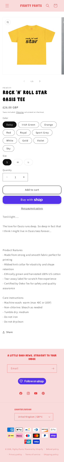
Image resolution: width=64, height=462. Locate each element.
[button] (7, 6)
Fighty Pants (18, 449)
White (9, 140)
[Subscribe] (53, 368)
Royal (23, 132)
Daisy (9, 124)
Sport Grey (42, 132)
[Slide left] (24, 81)
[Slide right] (40, 81)
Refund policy (52, 449)
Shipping (20, 112)
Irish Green (28, 124)
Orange (48, 124)
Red (8, 132)
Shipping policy (51, 454)
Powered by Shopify (34, 449)
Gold (25, 140)
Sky (8, 148)
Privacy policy (15, 454)
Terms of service (32, 454)
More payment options (32, 208)
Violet (40, 140)
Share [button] (9, 332)
